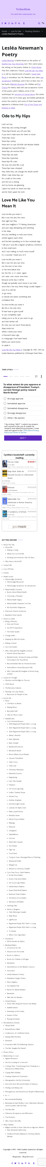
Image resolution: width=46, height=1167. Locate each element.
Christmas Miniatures (16, 770)
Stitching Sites (12, 906)
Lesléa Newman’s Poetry (15, 974)
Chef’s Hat (12, 766)
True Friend (13, 853)
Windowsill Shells (15, 861)
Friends (6, 573)
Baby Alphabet (14, 739)
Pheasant (12, 827)
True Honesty (10, 1117)
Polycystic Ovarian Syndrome (15, 611)
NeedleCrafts (10, 719)
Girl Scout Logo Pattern (17, 883)
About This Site (9, 545)
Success (12, 838)
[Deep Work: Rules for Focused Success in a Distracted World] (4, 476)
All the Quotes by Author (16, 941)
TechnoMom (23, 9)
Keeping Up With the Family (15, 639)
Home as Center (9, 619)
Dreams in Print (12, 1015)
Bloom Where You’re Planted (19, 754)
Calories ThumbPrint (16, 758)
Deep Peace (13, 916)
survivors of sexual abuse (25, 94)
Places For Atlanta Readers (16, 990)
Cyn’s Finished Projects (15, 721)
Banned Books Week (12, 1029)
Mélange (12, 823)
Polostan (11, 487)
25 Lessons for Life (14, 948)
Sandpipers (13, 831)
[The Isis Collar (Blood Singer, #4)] (4, 467)
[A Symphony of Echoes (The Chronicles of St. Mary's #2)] (4, 517)
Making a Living (12, 550)
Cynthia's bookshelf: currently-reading (19, 456)
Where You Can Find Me (15, 554)
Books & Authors (13, 955)
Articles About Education (16, 653)
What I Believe (8, 1125)
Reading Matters (11, 945)
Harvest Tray (13, 796)
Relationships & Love (11, 1056)
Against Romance (11, 1059)
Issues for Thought (10, 678)
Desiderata (11, 963)
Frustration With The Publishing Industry (19, 1045)
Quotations (9, 939)
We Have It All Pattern (16, 902)
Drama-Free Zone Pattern (17, 879)
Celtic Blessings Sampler (17, 912)
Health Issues (8, 577)
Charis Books (36, 67)
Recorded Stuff (12, 711)
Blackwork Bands (15, 751)
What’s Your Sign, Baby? (17, 935)
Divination (8, 1041)
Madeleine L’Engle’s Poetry (16, 978)
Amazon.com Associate (15, 952)
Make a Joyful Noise (16, 812)
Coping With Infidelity (13, 1073)
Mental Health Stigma (14, 600)
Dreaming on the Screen (15, 1011)
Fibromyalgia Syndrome (13, 579)
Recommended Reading (13, 1099)
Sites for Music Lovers (15, 715)
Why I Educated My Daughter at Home (18, 651)
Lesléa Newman (8, 60)
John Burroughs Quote (17, 804)
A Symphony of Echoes (17, 512)
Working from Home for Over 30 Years (20, 558)
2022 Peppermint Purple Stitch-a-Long (22, 732)
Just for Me (7, 698)
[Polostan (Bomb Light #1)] (4, 492)
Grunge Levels (10, 636)
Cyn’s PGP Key (9, 569)
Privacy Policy (8, 1052)
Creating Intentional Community (16, 1076)
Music (7, 701)
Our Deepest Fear (13, 986)
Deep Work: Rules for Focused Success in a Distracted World (20, 474)
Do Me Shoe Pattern (16, 875)
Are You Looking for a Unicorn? (16, 1062)
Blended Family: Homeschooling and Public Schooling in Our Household (22, 658)
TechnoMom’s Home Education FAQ (19, 668)
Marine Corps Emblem (16, 819)
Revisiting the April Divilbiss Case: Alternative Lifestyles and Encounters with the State (24, 1104)
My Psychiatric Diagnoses (16, 607)
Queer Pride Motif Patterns (18, 890)
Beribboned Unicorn (16, 747)
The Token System (13, 632)
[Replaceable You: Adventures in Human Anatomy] (4, 504)
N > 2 (7, 1095)
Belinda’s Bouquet (18, 84)
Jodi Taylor (11, 514)
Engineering (13, 777)
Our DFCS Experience (14, 628)
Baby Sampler (14, 743)
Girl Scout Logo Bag (16, 789)
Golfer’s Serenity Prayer (17, 793)
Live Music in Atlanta (14, 704)
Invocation (11, 971)
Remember (10, 993)
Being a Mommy (11, 621)
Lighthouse (13, 920)
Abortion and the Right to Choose (17, 680)
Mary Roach (12, 505)
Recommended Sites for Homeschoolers (21, 664)
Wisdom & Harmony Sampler (19, 869)
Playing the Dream (13, 1019)
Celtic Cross (13, 762)
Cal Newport (7, 481)
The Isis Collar (13, 462)
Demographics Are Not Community (17, 1080)
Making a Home (10, 643)
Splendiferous (13, 835)
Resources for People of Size (17, 694)
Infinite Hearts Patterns (16, 887)
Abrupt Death (10, 1025)
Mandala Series (14, 815)
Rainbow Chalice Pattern (17, 894)
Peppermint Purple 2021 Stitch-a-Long (22, 924)
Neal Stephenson (13, 490)
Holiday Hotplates (15, 800)
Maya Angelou (12, 982)
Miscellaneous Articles (12, 1023)
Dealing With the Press (13, 1037)
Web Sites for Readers (14, 997)
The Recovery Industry (13, 688)
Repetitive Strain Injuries (13, 615)
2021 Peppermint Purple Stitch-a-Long (22, 728)
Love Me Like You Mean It (12, 350)
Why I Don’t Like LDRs (13, 1121)
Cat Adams (11, 465)
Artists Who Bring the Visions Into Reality (21, 1004)
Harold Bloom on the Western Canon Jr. (21, 967)
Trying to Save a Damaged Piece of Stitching (24, 857)
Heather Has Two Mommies (13, 64)
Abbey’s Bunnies (15, 735)
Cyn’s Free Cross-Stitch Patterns (18, 872)
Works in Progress (13, 909)
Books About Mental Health (17, 592)
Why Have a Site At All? (13, 561)
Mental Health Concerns (13, 590)
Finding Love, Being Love (13, 1088)
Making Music (12, 707)
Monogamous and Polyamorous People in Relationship (24, 1092)
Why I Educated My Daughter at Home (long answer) (22, 672)
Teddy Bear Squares (16, 842)
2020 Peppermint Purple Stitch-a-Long (22, 724)
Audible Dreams (12, 1008)
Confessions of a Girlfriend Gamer (17, 1033)
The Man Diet (9, 1110)
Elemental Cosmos (15, 773)
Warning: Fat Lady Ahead (14, 692)
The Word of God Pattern (17, 898)
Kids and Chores (13, 624)
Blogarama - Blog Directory (23, 1157)
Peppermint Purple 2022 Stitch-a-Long (22, 927)
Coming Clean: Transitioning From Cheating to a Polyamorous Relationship (22, 1067)
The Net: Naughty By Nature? (15, 1048)
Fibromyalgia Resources (15, 582)
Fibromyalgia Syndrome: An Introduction (21, 586)
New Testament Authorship (16, 1130)
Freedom (12, 785)
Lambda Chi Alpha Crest (17, 808)
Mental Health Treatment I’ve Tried (19, 604)
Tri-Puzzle (12, 931)
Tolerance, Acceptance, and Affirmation (19, 1113)
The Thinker (13, 846)
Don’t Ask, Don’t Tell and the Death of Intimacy (21, 1084)
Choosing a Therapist (15, 596)
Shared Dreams (10, 1001)
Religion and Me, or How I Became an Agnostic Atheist (24, 1127)
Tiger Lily (12, 850)
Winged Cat (13, 865)
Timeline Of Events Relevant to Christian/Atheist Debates (23, 1135)
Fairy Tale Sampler (15, 781)
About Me (8, 547)
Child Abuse (9, 684)
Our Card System (11, 647)
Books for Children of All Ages (18, 959)
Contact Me (8, 565)
